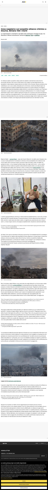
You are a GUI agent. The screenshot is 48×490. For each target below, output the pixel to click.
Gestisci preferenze (24, 487)
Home (2, 26)
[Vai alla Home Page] (24, 2)
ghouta (13, 75)
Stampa (28, 35)
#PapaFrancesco (26, 300)
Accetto (24, 481)
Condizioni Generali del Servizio (31, 458)
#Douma (12, 323)
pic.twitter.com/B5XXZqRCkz (22, 302)
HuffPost (37, 35)
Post (32, 35)
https (6, 302)
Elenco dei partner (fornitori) (6, 478)
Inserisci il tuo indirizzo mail (8, 453)
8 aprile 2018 (22, 228)
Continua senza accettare (24, 484)
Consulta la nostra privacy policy (40, 471)
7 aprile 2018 (19, 326)
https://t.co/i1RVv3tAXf (26, 397)
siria (2, 75)
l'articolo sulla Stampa (14, 381)
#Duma (16, 323)
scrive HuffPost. (17, 285)
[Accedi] (45, 2)
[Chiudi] (46, 463)
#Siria (31, 300)
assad (6, 75)
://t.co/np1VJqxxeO (11, 302)
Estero (5, 26)
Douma (3, 302)
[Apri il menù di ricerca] (43, 2)
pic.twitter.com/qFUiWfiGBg (7, 325)
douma (17, 75)
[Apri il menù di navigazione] (2, 2)
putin (9, 75)
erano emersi (37, 167)
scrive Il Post (13, 159)
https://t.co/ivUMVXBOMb (11, 227)
